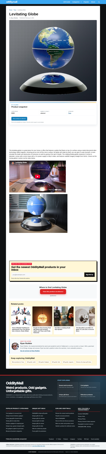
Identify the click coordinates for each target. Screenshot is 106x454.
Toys (15, 10)
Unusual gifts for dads (38, 420)
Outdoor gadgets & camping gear (15, 423)
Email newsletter (95, 439)
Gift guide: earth (31, 362)
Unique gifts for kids (37, 426)
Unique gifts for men (37, 415)
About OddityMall (60, 418)
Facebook (51, 439)
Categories (76, 2)
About (93, 2)
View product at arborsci (19, 118)
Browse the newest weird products (65, 413)
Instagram (72, 439)
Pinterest (65, 439)
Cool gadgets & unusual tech (13, 413)
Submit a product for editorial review (65, 426)
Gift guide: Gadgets (43, 362)
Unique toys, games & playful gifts (15, 426)
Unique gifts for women (38, 418)
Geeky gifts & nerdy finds (12, 420)
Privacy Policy (81, 419)
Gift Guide (66, 2)
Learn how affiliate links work (38, 446)
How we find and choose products (65, 420)
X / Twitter (58, 439)
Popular (86, 2)
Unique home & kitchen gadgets (14, 415)
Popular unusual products (62, 415)
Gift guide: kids (56, 362)
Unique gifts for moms (38, 423)
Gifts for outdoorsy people (39, 428)
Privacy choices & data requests (86, 421)
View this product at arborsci (53, 291)
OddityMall (14, 383)
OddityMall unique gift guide (39, 413)
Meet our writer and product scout (65, 423)
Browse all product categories (14, 431)
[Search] (98, 2)
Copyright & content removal (85, 424)
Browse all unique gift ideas (83, 362)
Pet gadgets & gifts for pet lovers (15, 428)
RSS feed (86, 439)
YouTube (80, 439)
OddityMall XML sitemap (84, 426)
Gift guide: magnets (68, 362)
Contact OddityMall (83, 413)
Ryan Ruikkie (14, 18)
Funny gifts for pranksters (39, 431)
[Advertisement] (53, 138)
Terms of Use (81, 416)
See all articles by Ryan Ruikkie (30, 351)
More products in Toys (18, 362)
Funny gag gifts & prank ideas (14, 418)
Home (10, 10)
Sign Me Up (89, 274)
